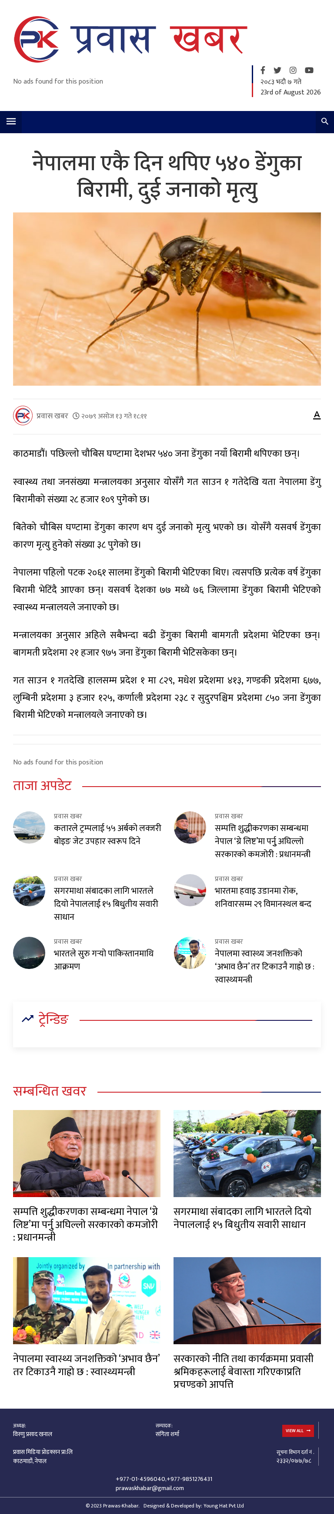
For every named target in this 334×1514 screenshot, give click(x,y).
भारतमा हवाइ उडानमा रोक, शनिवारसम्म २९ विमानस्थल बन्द (263, 898)
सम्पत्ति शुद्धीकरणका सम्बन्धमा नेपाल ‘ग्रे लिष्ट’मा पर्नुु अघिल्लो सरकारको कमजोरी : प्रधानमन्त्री (263, 841)
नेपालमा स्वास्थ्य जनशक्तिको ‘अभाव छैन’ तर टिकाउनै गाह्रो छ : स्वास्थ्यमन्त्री (264, 966)
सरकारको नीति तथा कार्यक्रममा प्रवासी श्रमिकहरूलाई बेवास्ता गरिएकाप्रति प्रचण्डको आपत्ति (244, 1371)
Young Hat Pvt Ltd (224, 1505)
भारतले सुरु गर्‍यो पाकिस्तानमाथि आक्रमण (104, 960)
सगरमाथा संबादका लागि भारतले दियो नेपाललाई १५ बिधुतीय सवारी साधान (106, 904)
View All (295, 1430)
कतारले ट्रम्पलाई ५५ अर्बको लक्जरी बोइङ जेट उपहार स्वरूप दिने (107, 835)
